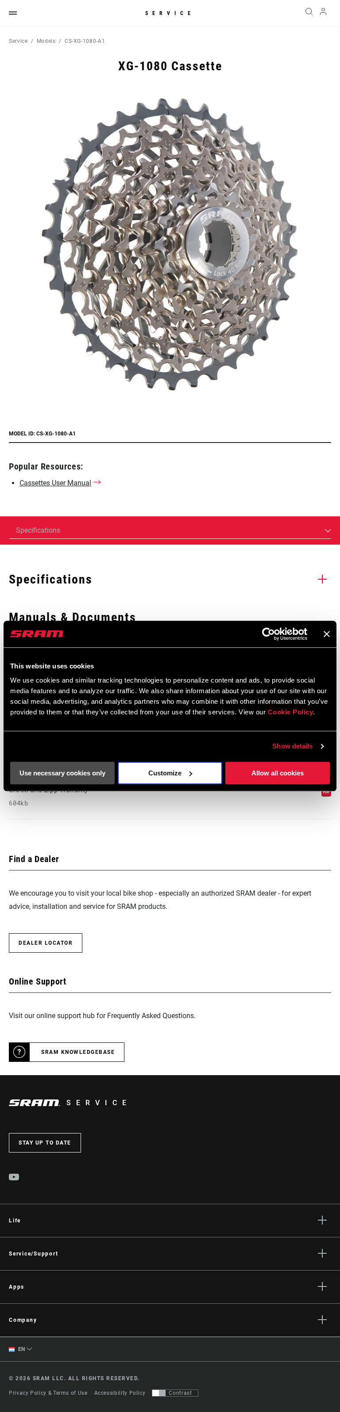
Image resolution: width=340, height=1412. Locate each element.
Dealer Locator (46, 943)
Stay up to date (45, 1143)
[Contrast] (159, 1393)
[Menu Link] (13, 13)
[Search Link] (309, 13)
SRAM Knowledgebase (78, 1052)
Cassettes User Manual (55, 483)
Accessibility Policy (120, 1393)
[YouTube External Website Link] (14, 1178)
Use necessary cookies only (62, 773)
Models (46, 41)
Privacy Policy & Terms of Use (48, 1393)
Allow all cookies (277, 773)
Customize (165, 773)
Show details (292, 746)
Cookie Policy (290, 712)
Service (170, 13)
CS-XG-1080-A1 (85, 41)
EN (20, 1349)
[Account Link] (323, 13)
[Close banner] (327, 634)
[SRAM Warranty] (326, 794)
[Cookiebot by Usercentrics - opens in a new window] (268, 634)
